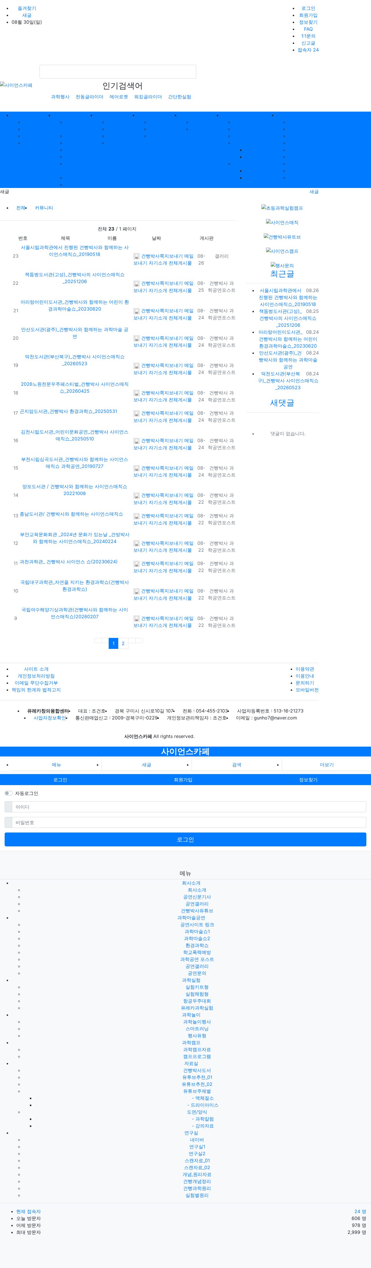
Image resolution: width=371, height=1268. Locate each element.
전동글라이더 (89, 96)
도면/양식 (255, 164)
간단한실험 (179, 96)
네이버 (304, 122)
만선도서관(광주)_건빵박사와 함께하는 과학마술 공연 (288, 360)
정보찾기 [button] (308, 779)
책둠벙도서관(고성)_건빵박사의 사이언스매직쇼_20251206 (288, 318)
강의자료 (261, 177)
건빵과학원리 (304, 171)
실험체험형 (122, 129)
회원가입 (308, 15)
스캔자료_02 (304, 150)
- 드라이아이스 (203, 1105)
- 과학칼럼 (203, 1119)
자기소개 (158, 263)
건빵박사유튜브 (197, 910)
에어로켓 (119, 96)
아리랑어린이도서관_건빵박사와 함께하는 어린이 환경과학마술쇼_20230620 (288, 339)
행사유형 (164, 136)
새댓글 (282, 402)
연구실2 (303, 136)
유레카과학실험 (197, 1008)
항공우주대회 (123, 136)
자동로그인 (26, 793)
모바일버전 (307, 690)
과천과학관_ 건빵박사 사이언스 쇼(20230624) (69, 561)
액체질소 (261, 150)
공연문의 (80, 184)
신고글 (308, 43)
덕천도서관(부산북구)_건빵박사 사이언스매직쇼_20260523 (288, 380)
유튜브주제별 (255, 143)
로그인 (308, 8)
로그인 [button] (60, 779)
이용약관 (305, 669)
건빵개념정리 (304, 164)
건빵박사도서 (255, 122)
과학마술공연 (191, 917)
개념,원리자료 (303, 157)
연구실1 (304, 129)
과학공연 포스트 (197, 959)
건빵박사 (150, 256)
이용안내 (305, 676)
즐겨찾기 (27, 8)
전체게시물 (180, 263)
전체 (21, 208)
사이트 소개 (36, 669)
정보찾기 (308, 22)
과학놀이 (191, 1015)
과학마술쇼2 (81, 143)
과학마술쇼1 (80, 136)
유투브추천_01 (255, 129)
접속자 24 (308, 50)
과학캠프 (191, 1042)
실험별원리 (303, 177)
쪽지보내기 (171, 256)
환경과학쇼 (80, 150)
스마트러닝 (164, 129)
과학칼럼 (261, 171)
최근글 (282, 273)
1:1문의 (308, 36)
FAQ (308, 29)
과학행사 (60, 96)
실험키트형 (122, 122)
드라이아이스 (261, 157)
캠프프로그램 (207, 129)
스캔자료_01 (303, 143)
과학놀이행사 (165, 122)
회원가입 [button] (183, 779)
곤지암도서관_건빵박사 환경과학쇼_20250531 (68, 411)
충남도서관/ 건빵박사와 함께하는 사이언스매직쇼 (71, 514)
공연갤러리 (38, 136)
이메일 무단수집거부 (36, 683)
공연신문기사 (38, 129)
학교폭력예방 (80, 157)
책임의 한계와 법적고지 (36, 690)
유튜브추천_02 (255, 136)
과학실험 (191, 980)
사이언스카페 (185, 751)
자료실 (191, 1063)
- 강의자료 (203, 1126)
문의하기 (305, 683)
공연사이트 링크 (197, 924)
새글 (27, 15)
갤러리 (222, 256)
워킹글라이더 (148, 96)
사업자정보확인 (50, 718)
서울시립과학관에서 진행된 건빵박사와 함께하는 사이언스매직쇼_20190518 (288, 297)
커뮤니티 (44, 208)
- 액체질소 (203, 1098)
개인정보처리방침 (36, 676)
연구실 (191, 1133)
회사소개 (38, 122)
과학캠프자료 (207, 122)
